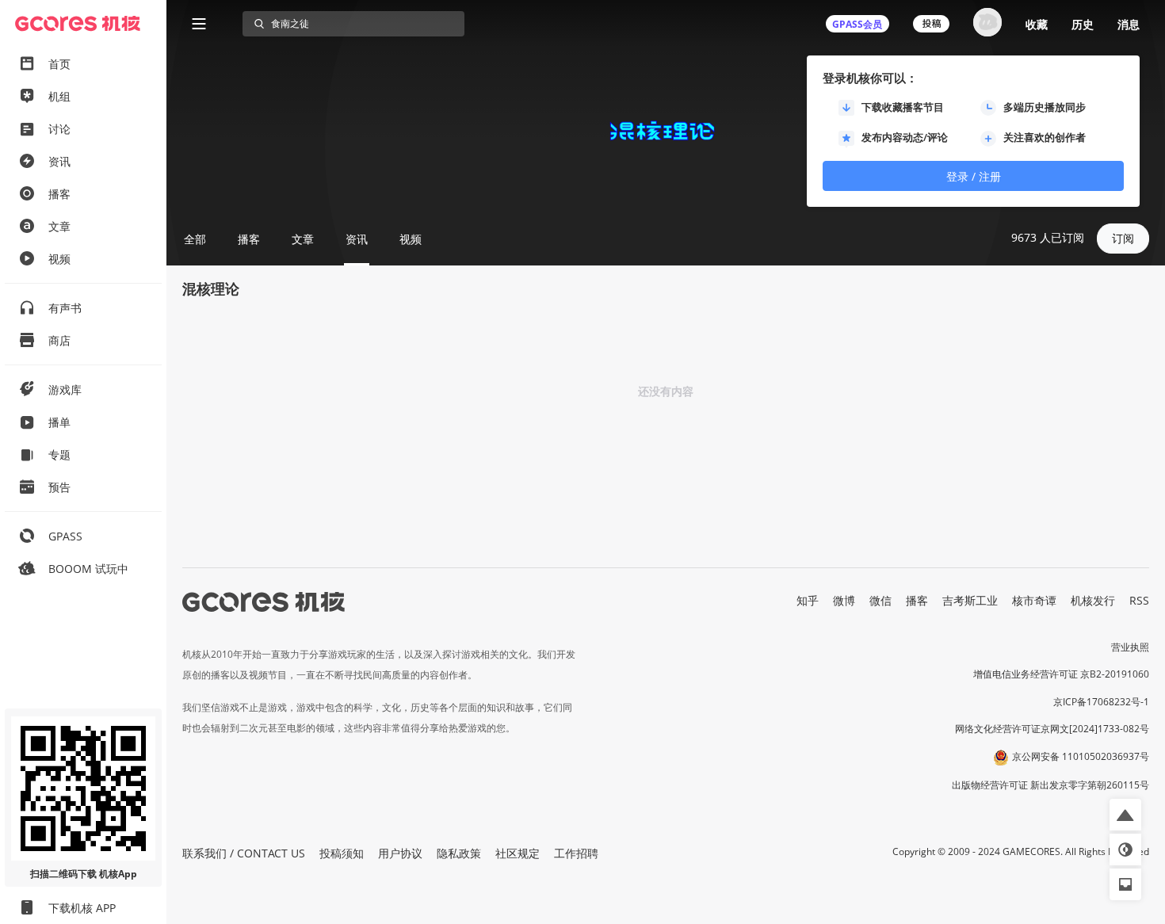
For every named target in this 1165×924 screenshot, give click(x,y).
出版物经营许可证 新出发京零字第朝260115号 (1050, 785)
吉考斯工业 (970, 600)
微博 (844, 600)
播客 (917, 600)
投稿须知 (341, 853)
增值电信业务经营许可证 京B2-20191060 (1061, 674)
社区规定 (517, 853)
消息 (1128, 24)
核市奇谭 (1034, 600)
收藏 (1037, 24)
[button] (1125, 814)
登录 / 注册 (973, 176)
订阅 (1123, 238)
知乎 (807, 600)
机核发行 (1093, 600)
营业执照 (1130, 647)
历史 (1082, 24)
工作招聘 (576, 853)
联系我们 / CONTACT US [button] (243, 853)
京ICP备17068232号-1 (1101, 701)
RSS (1139, 600)
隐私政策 (459, 853)
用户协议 (400, 853)
